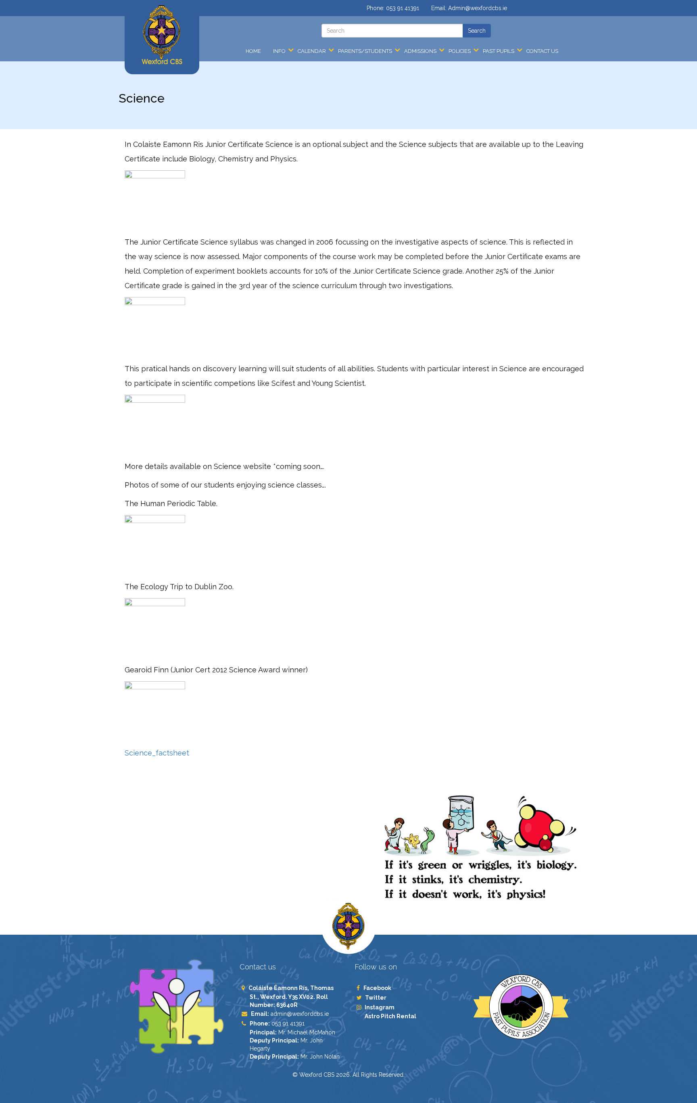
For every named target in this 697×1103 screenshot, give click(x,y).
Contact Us (542, 51)
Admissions (420, 51)
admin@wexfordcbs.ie (300, 1014)
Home (253, 51)
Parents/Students (365, 51)
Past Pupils (498, 51)
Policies (460, 51)
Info (279, 51)
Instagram (379, 1007)
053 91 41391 (402, 8)
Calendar (312, 51)
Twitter (375, 997)
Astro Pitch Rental (391, 1016)
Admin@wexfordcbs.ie (477, 8)
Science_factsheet (157, 753)
